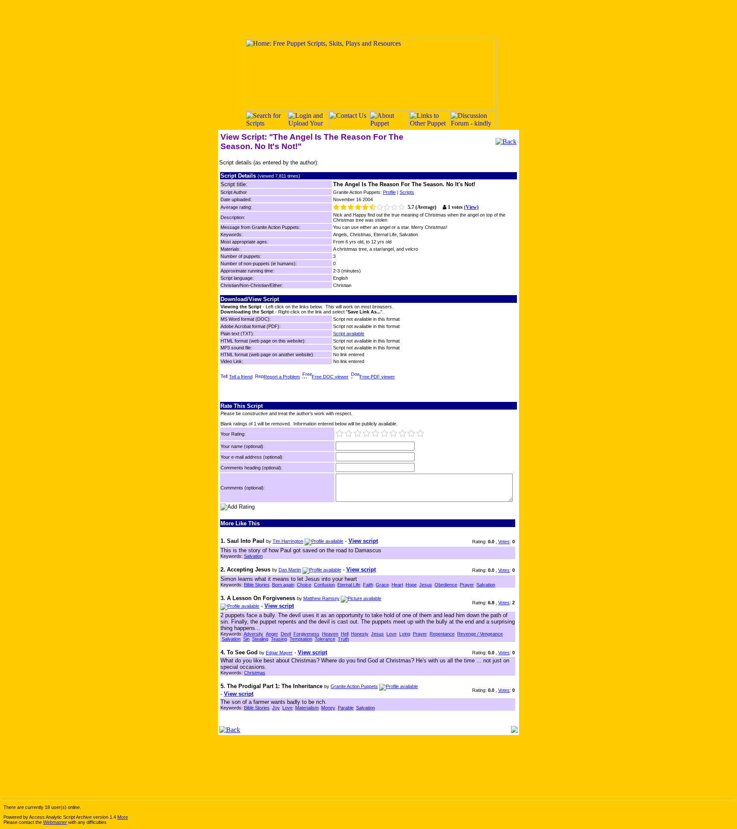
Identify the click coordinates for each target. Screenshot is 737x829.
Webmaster (55, 822)
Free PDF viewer (377, 376)
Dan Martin (290, 569)
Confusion (324, 584)
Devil (286, 633)
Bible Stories (257, 584)
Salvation (253, 556)
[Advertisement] (368, 19)
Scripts (407, 192)
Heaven (330, 633)
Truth (343, 639)
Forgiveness (306, 633)
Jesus (425, 584)
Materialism (307, 707)
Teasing (279, 639)
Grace (382, 584)
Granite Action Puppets (354, 686)
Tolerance (325, 639)
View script (363, 541)
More (122, 817)
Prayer (467, 584)
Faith (368, 584)
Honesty (359, 633)
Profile (389, 192)
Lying (404, 633)
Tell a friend (240, 376)
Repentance (442, 633)
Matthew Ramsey (321, 598)
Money (328, 707)
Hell (344, 633)
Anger (272, 633)
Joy (276, 707)
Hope (411, 584)
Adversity (253, 633)
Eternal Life (348, 584)
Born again (283, 584)
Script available (348, 333)
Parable (346, 707)
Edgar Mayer (279, 652)
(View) (471, 207)
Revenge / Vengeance (480, 633)
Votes (504, 541)
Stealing (260, 639)
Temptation (301, 639)
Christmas (254, 672)
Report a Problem (282, 376)
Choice (304, 584)
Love (391, 633)
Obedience (446, 584)
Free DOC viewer (330, 376)
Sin (246, 639)
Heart (397, 584)
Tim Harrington (288, 541)
